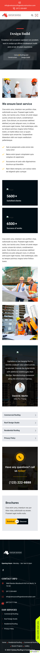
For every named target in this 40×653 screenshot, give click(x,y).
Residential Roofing (12, 430)
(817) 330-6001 (21, 8)
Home (4, 642)
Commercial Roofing (12, 415)
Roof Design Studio (11, 423)
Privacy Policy (9, 438)
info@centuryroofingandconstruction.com (20, 5)
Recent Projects (17, 646)
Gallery (27, 646)
